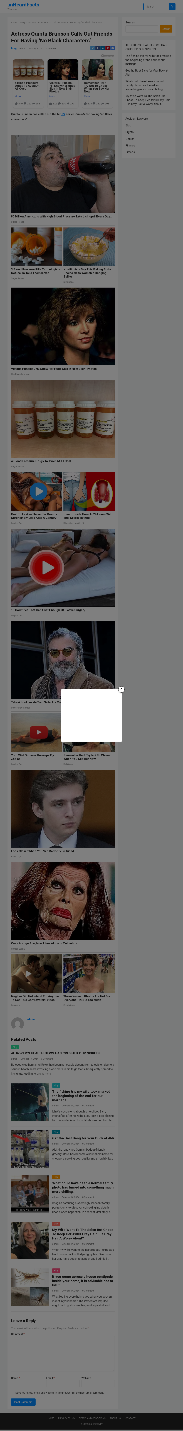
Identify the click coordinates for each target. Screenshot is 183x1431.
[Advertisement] (91, 715)
